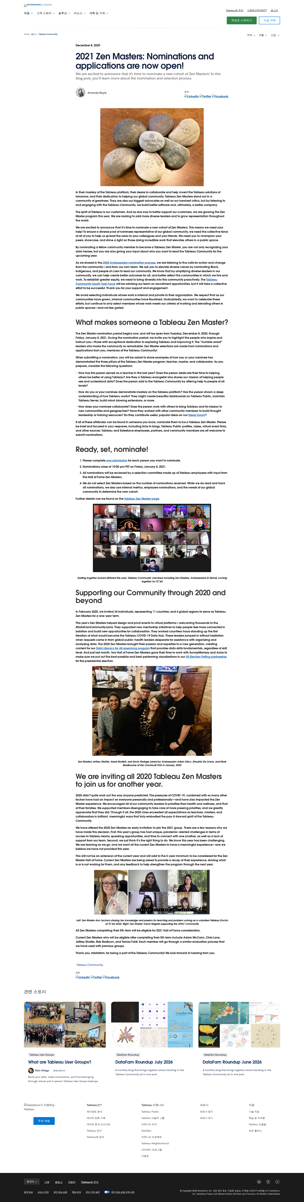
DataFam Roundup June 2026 (232, 1062)
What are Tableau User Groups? (59, 1062)
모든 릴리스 (255, 1130)
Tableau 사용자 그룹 (152, 1118)
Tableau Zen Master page (141, 499)
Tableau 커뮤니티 (152, 1105)
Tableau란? (94, 1105)
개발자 (71, 1182)
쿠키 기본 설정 (92, 1192)
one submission (116, 460)
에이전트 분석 (94, 1111)
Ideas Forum (196, 415)
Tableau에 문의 (234, 10)
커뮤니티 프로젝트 (151, 1137)
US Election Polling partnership (206, 657)
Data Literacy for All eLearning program (123, 648)
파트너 (204, 1105)
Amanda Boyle (97, 92)
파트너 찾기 (206, 1111)
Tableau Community (48, 34)
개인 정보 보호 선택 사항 (122, 1192)
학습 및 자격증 (257, 1118)
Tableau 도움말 (257, 1124)
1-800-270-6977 (257, 10)
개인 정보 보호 (60, 1192)
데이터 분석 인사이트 (98, 1124)
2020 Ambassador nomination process (129, 263)
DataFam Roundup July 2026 (144, 1062)
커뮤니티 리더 (149, 1124)
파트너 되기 (206, 1118)
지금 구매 (269, 20)
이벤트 (145, 1156)
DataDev (146, 1130)
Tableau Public (150, 1111)
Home (26, 34)
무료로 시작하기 (241, 20)
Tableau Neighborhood (155, 1143)
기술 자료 (254, 1111)
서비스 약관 (43, 1192)
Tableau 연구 (94, 1130)
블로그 (34, 34)
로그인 (274, 10)
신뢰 (47, 1182)
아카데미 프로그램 (151, 1149)
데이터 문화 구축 (96, 1118)
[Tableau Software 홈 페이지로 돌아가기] (39, 4)
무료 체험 (44, 1121)
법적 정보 (28, 1192)
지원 (251, 1105)
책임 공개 (76, 1192)
